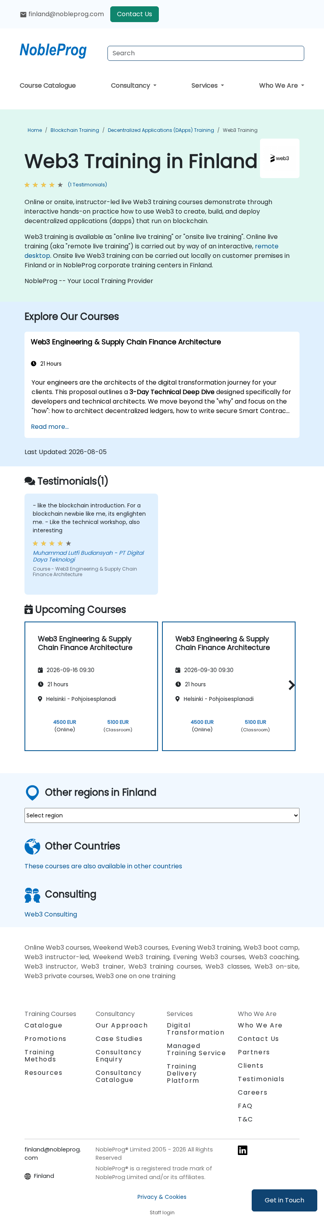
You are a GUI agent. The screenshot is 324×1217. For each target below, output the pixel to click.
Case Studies (119, 1038)
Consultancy (131, 85)
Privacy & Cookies (162, 1197)
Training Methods (40, 1056)
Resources (43, 1072)
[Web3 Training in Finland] (60, 49)
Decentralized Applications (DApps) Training (161, 130)
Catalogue (43, 1025)
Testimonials (261, 1079)
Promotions (45, 1038)
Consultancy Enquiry (119, 1056)
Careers (252, 1092)
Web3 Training (240, 130)
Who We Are (279, 85)
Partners (254, 1052)
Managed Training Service (196, 1049)
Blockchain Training (75, 130)
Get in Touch (284, 1200)
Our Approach (122, 1025)
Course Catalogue (48, 85)
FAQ (245, 1105)
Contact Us (134, 14)
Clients (251, 1065)
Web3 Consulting (50, 914)
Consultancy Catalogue (119, 1076)
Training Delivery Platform (183, 1073)
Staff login (162, 1212)
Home (35, 130)
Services (205, 85)
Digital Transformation (195, 1029)
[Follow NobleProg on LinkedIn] (242, 1150)
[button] (290, 685)
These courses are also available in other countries (103, 866)
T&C (245, 1119)
